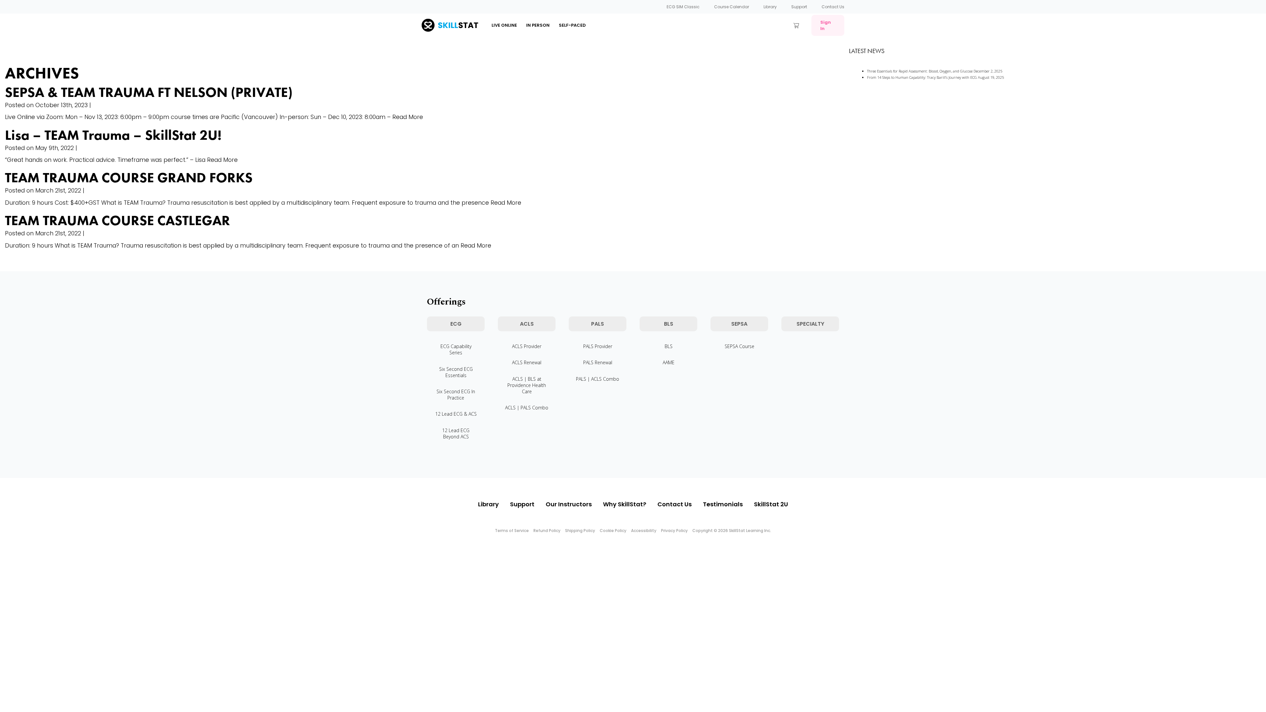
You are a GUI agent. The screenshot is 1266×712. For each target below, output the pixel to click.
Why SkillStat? (624, 504)
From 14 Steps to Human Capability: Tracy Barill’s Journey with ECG (922, 77)
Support (799, 7)
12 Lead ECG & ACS (456, 414)
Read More (407, 117)
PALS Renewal (597, 362)
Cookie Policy (613, 530)
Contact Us (833, 7)
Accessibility (643, 530)
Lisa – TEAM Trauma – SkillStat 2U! (113, 135)
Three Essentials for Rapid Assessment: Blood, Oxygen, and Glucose (920, 71)
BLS (669, 346)
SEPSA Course (739, 346)
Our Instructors (569, 504)
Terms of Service (512, 530)
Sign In (825, 25)
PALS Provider (597, 346)
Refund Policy (546, 530)
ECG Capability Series (455, 349)
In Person (538, 25)
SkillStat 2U (771, 504)
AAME (669, 362)
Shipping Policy (580, 530)
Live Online (504, 25)
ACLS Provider (526, 346)
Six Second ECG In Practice (456, 394)
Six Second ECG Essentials (456, 372)
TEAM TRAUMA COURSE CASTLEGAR (117, 220)
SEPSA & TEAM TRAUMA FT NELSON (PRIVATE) (148, 92)
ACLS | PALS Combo (526, 407)
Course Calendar (731, 7)
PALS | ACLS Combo (597, 379)
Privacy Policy (674, 530)
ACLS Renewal (526, 362)
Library (770, 7)
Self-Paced (572, 25)
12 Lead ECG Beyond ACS (455, 433)
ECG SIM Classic (683, 7)
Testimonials (723, 504)
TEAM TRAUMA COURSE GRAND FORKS (129, 178)
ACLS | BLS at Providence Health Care (526, 385)
